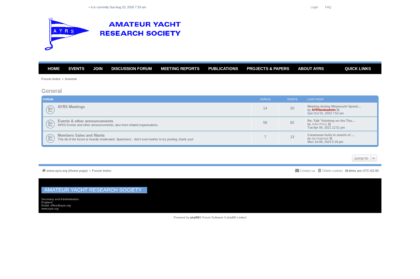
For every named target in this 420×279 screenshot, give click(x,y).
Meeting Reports (180, 68)
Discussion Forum (131, 68)
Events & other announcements (85, 121)
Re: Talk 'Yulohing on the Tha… (331, 120)
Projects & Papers (268, 68)
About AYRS (311, 68)
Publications (223, 68)
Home (54, 68)
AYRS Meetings (71, 107)
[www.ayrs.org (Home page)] (114, 35)
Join (98, 68)
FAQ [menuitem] (328, 7)
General (51, 91)
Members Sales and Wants (81, 135)
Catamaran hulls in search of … (331, 135)
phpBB (194, 217)
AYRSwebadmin (324, 109)
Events (76, 68)
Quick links (358, 68)
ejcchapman (320, 138)
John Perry (319, 124)
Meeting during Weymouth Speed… (334, 106)
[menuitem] (330, 170)
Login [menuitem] (314, 7)
